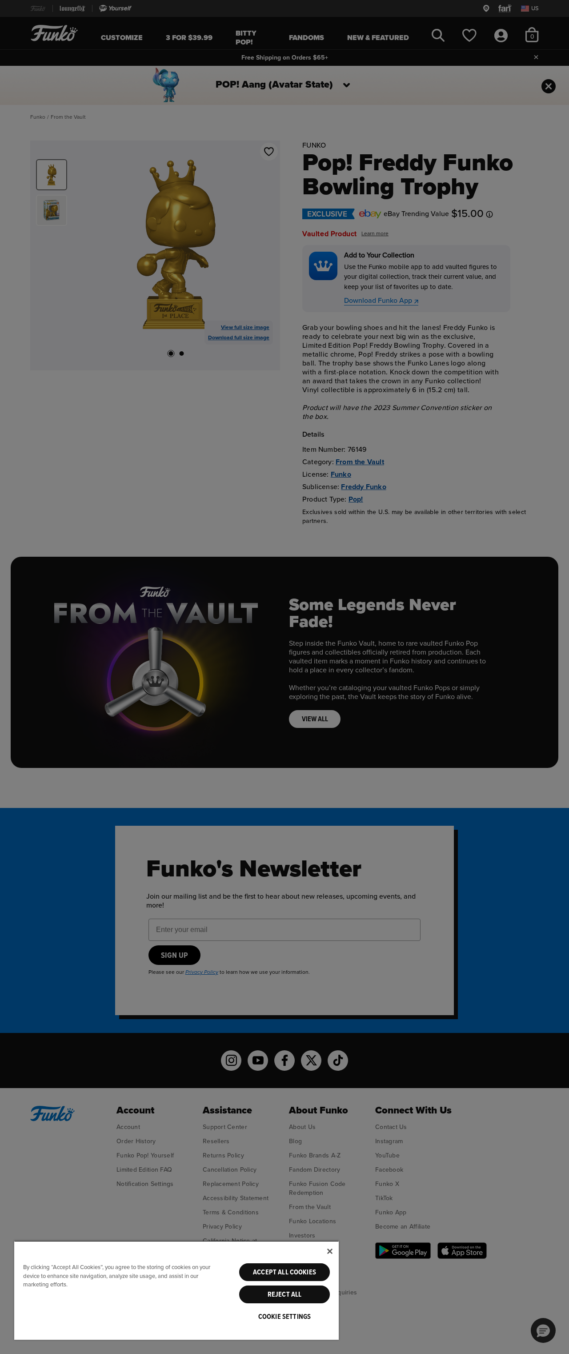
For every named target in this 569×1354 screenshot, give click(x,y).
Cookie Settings (284, 1316)
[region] (176, 1290)
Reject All (285, 1294)
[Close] (330, 1251)
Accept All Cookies (284, 1272)
